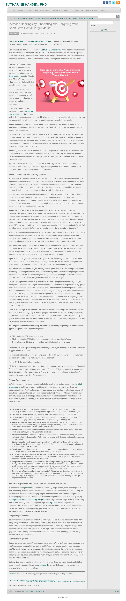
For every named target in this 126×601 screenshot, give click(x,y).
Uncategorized (28, 18)
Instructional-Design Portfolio (84, 10)
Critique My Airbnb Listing (51, 50)
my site (71, 574)
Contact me (12, 574)
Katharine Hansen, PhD (26, 4)
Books (29, 10)
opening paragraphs (39, 499)
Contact (104, 10)
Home (13, 10)
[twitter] (114, 4)
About (20, 10)
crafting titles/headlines (18, 499)
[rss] (118, 4)
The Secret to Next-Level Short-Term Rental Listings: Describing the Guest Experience (56, 581)
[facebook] (105, 4)
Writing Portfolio (42, 10)
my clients (29, 488)
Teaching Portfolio (60, 10)
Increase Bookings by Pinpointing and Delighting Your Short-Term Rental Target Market (64, 18)
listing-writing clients (17, 76)
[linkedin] (109, 4)
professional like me (44, 565)
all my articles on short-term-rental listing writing (31, 41)
